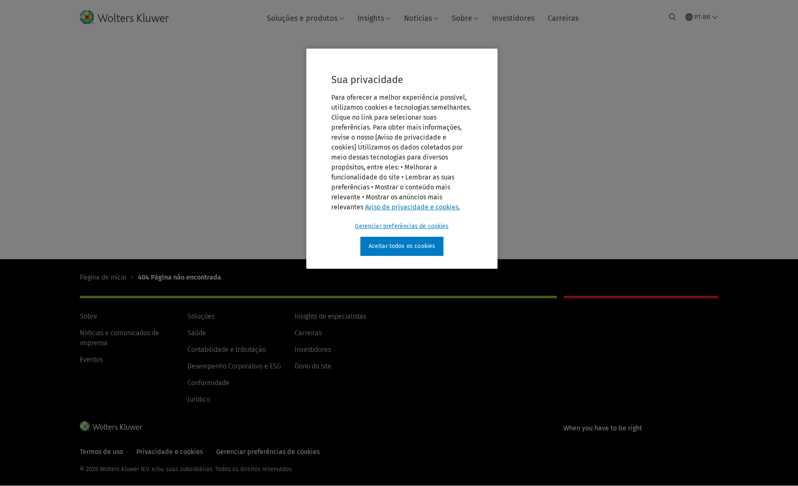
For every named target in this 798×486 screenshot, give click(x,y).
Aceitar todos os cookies (402, 246)
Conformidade (208, 383)
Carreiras (563, 18)
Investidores (513, 18)
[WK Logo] (111, 426)
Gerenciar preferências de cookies (401, 226)
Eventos (91, 359)
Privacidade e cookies (169, 452)
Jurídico (198, 399)
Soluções (200, 316)
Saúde (196, 333)
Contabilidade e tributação (226, 349)
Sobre (462, 18)
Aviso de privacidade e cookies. (412, 207)
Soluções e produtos (302, 18)
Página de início (103, 277)
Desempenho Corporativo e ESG (234, 366)
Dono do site (313, 366)
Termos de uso (101, 452)
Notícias (418, 18)
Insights (370, 18)
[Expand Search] (672, 17)
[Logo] (131, 17)
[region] (402, 159)
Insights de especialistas (330, 316)
